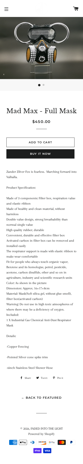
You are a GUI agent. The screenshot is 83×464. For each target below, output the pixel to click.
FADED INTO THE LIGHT (47, 429)
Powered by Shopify (41, 434)
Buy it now (40, 153)
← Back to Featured (41, 398)
